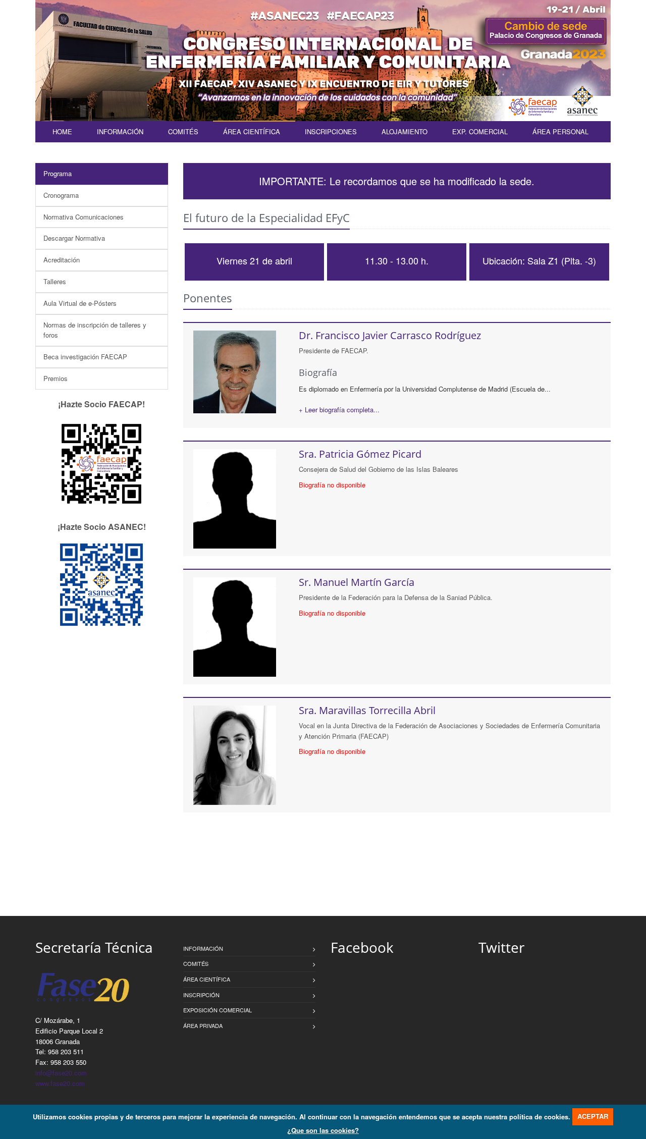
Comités (183, 131)
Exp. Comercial (480, 131)
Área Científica (251, 131)
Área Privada (203, 1025)
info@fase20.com (61, 1072)
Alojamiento (404, 131)
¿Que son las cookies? (323, 1130)
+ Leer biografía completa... (339, 409)
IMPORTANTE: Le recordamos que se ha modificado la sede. (396, 181)
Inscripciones (331, 131)
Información (120, 131)
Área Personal (560, 131)
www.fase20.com (60, 1083)
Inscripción (201, 995)
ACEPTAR (592, 1116)
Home (62, 131)
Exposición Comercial (217, 1010)
